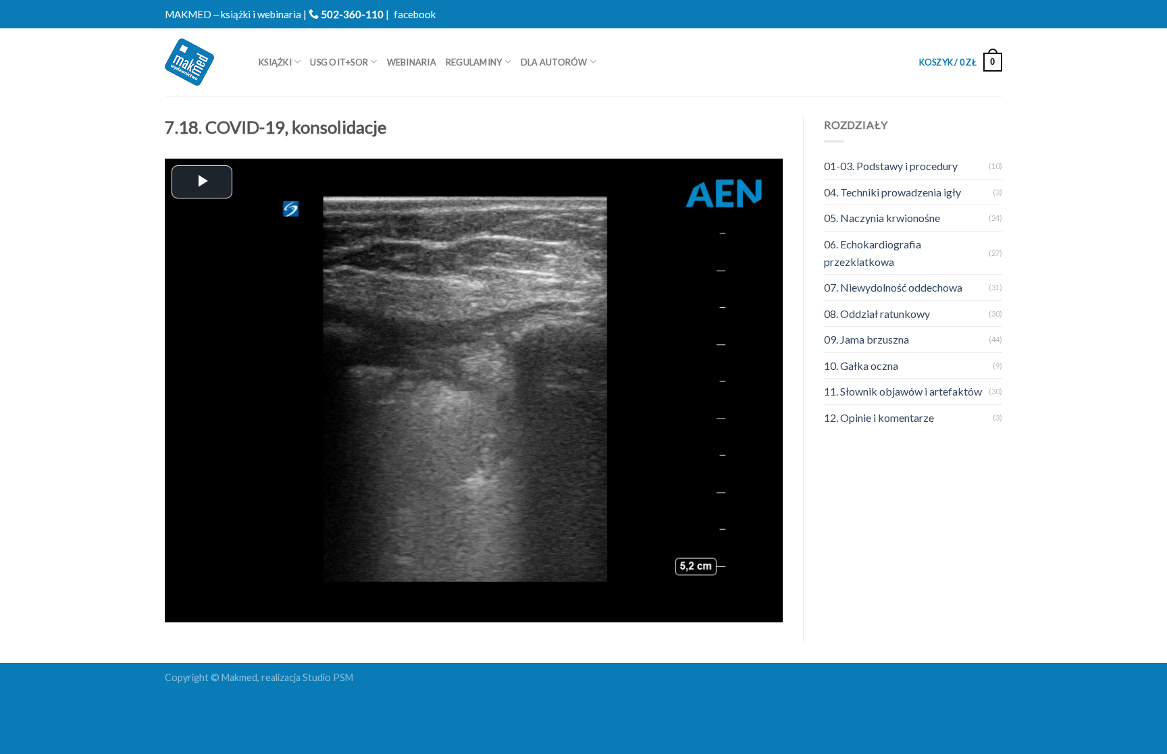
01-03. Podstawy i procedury (891, 165)
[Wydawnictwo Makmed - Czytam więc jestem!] (201, 62)
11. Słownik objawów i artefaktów (903, 391)
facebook (415, 14)
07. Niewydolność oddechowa (893, 287)
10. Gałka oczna (861, 365)
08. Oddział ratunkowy (877, 313)
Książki (275, 62)
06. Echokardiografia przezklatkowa (872, 253)
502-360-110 (351, 14)
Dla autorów (554, 62)
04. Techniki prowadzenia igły (892, 192)
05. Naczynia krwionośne (882, 217)
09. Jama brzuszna (866, 339)
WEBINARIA (411, 62)
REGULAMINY (474, 62)
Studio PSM (328, 677)
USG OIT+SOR (339, 62)
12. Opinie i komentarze (879, 417)
